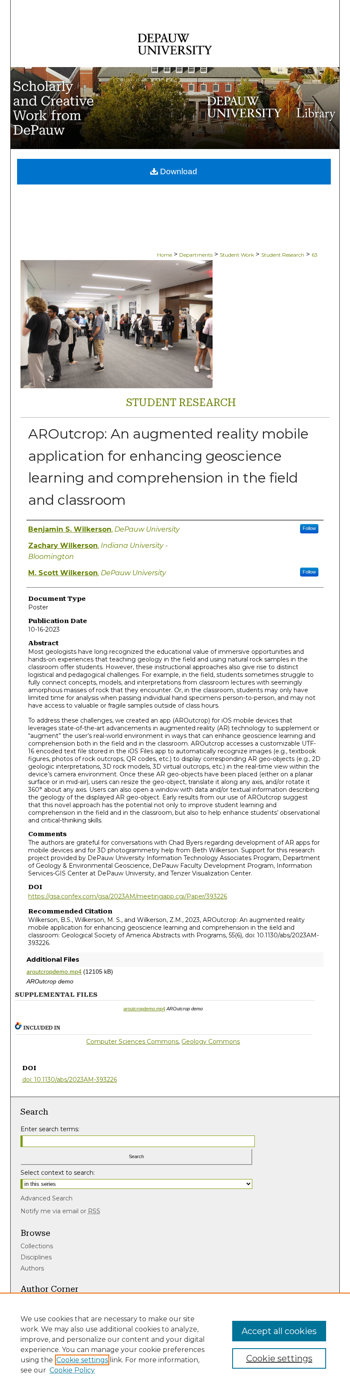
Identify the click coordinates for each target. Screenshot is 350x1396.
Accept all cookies (279, 1331)
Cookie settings (82, 1360)
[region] (175, 1344)
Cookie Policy (72, 1370)
